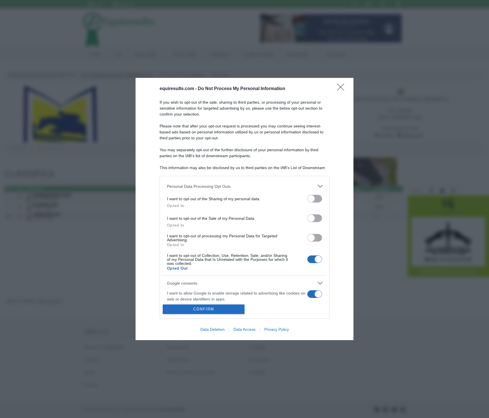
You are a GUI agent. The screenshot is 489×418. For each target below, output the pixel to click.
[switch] (314, 198)
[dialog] (244, 209)
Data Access (244, 329)
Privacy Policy (276, 329)
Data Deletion (212, 329)
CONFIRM (203, 309)
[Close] (342, 89)
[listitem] (244, 186)
